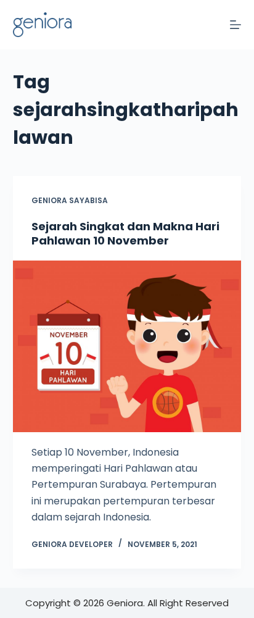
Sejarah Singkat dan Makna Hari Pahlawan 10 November (125, 233)
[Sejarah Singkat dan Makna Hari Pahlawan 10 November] (127, 346)
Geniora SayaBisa (69, 200)
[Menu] (235, 24)
